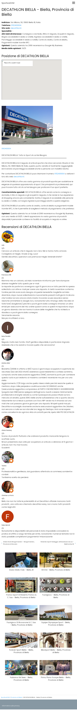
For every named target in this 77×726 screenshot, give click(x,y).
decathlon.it (16, 28)
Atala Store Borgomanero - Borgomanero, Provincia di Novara (18, 543)
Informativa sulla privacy (11, 706)
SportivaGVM (8, 3)
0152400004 (16, 25)
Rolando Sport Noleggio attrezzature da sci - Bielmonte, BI (57, 543)
